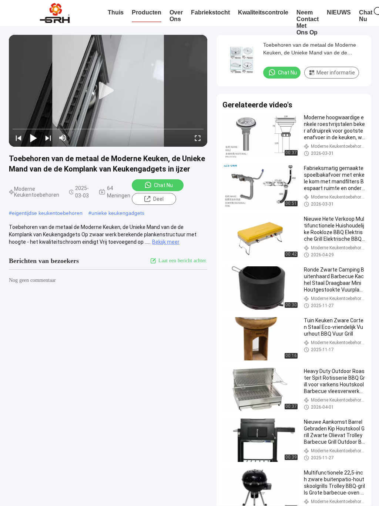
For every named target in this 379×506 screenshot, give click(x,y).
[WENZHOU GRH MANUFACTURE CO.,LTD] (55, 13)
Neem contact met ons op (307, 22)
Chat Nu (163, 185)
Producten (146, 12)
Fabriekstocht (210, 12)
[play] (108, 90)
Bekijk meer (166, 242)
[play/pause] (33, 137)
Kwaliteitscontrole (263, 12)
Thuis (116, 12)
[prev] (18, 137)
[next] (48, 137)
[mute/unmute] (63, 137)
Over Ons (176, 15)
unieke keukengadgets (117, 213)
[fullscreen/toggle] (197, 137)
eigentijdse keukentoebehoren (47, 213)
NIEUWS (339, 12)
